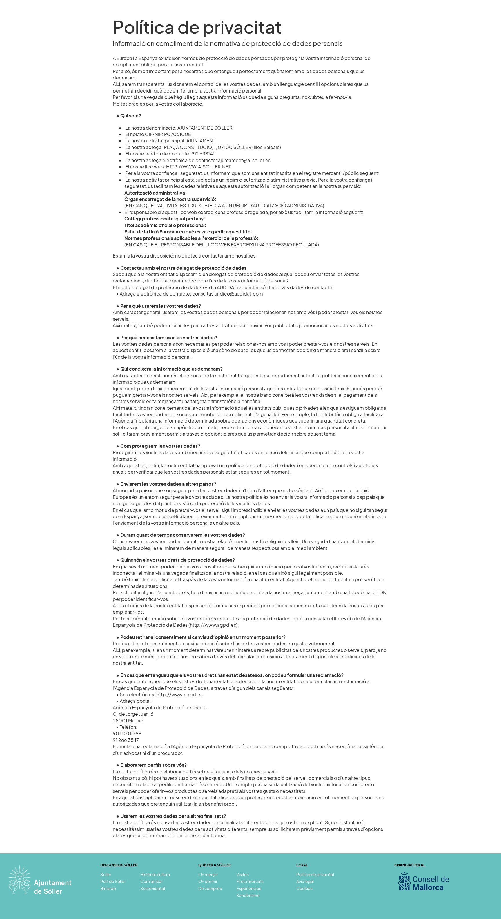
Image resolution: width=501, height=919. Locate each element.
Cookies (304, 888)
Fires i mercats (250, 881)
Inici (273, 17)
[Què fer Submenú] (337, 16)
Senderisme (423, 17)
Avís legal (305, 881)
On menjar (208, 874)
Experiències (386, 17)
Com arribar (151, 881)
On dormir (207, 881)
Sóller (293, 17)
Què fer (324, 17)
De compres (210, 888)
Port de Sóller (113, 881)
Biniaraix (108, 888)
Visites (356, 17)
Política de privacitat (315, 874)
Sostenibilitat (460, 17)
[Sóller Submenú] (304, 16)
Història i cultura (155, 874)
